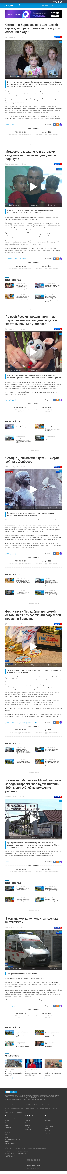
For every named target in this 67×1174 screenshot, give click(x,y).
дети (12, 124)
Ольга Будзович (15, 205)
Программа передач (10, 1118)
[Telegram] (58, 2)
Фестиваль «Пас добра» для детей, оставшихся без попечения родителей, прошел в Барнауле (23, 298)
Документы (28, 1129)
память (8, 553)
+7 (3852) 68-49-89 (10, 1157)
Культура (7, 1132)
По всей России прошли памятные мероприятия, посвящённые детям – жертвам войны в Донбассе (22, 287)
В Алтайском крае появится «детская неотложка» (51, 438)
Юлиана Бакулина (16, 968)
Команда (27, 1120)
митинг (8, 400)
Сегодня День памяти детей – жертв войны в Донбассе (52, 286)
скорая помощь (23, 1006)
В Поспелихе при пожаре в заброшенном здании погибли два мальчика (52, 1045)
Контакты (27, 1122)
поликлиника (23, 258)
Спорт (6, 1137)
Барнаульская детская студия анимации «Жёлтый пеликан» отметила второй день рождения (52, 763)
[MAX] (61, 2)
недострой (9, 1078)
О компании (28, 1118)
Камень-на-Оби (53, 76)
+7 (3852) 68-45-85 (10, 1155)
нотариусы (23, 722)
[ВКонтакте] (54, 2)
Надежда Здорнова (15, 370)
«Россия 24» (48, 1120)
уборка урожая (49, 1078)
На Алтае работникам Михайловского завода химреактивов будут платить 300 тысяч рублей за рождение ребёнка (52, 299)
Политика (7, 1125)
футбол (30, 722)
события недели (30, 1078)
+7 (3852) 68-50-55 (10, 1153)
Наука (6, 1134)
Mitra (39, 1168)
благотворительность (12, 722)
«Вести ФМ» (48, 1131)
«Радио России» (49, 1126)
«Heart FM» (47, 1133)
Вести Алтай (53, 205)
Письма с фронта (10, 1143)
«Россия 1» (47, 1118)
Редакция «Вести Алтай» (16, 665)
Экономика (8, 1127)
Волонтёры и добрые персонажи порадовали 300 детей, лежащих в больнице (52, 901)
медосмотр (9, 258)
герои (7, 124)
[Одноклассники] (56, 2)
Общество (34, 76)
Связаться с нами (47, 5)
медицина (13, 1006)
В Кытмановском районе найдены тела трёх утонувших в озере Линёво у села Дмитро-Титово (52, 594)
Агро (6, 1130)
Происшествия (9, 1122)
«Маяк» (47, 1128)
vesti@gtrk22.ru (22, 1153)
